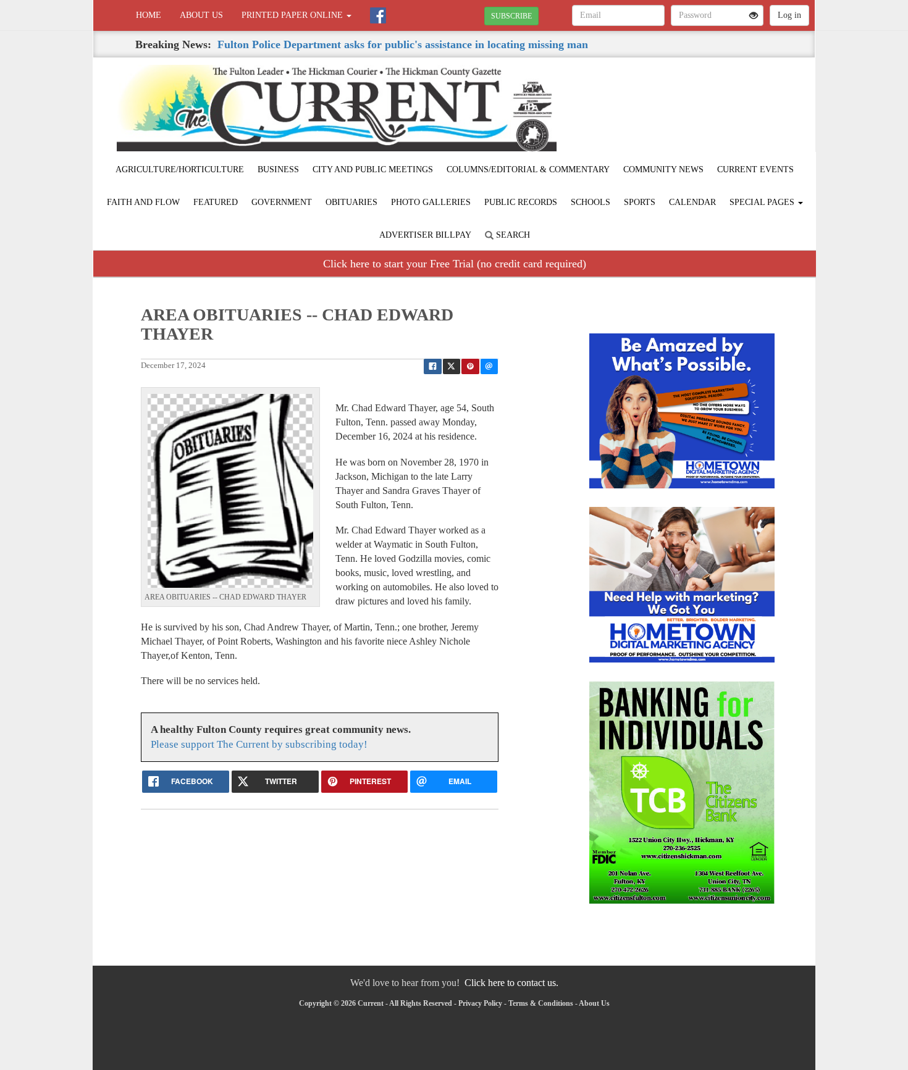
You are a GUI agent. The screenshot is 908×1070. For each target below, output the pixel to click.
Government (281, 202)
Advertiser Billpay (425, 235)
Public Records (520, 202)
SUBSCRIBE (511, 16)
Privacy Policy (480, 1003)
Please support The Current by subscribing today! (259, 744)
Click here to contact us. (511, 982)
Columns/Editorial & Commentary (528, 169)
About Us (201, 15)
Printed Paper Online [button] (293, 15)
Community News (663, 169)
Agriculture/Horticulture (180, 169)
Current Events (755, 169)
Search (512, 235)
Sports (639, 202)
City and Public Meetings (373, 169)
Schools (590, 202)
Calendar (692, 202)
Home (148, 15)
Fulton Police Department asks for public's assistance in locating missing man (402, 44)
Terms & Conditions (540, 1003)
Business (278, 169)
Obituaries (351, 202)
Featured (215, 202)
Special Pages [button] (763, 202)
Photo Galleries (431, 202)
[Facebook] (378, 15)
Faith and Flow (143, 202)
